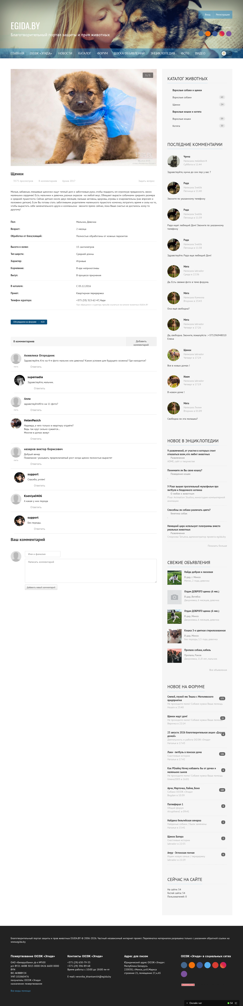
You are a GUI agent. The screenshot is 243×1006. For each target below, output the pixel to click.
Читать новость (121, 541)
